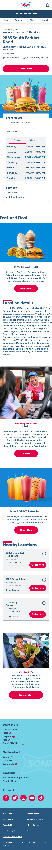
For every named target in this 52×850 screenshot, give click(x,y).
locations (7, 30)
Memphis (33, 32)
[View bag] (47, 5)
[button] (26, 560)
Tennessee (21, 32)
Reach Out (26, 695)
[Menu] (4, 5)
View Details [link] (37, 281)
